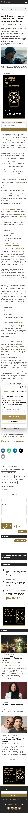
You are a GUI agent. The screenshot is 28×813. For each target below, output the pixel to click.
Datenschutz (11, 801)
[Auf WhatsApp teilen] (9, 450)
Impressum (18, 801)
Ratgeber (18, 588)
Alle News (13, 759)
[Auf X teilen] (21, 450)
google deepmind (14, 466)
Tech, (5, 24)
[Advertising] (14, 97)
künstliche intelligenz (17, 469)
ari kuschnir (19, 479)
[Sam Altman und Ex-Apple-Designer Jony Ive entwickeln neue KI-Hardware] (14, 724)
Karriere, (17, 597)
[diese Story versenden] (3, 456)
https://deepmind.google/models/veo (13, 441)
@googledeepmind (15, 168)
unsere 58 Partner (11, 400)
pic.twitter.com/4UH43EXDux (11, 245)
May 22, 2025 (20, 248)
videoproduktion (7, 476)
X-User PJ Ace (18, 214)
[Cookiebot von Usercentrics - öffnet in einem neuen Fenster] (20, 387)
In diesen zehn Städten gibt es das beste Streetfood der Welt (15, 583)
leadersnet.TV (5, 536)
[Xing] (15, 808)
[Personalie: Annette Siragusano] (14, 690)
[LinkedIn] (19, 808)
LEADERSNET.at (13, 799)
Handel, (12, 577)
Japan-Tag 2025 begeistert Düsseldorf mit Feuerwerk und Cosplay (12, 658)
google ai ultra (7, 479)
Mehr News (4, 630)
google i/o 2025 (20, 476)
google (4, 469)
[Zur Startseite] (6, 2)
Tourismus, (13, 588)
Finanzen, (12, 597)
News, (2, 24)
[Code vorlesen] (15, 526)
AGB (25, 799)
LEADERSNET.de (5, 799)
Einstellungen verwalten (13, 421)
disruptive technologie (9, 486)
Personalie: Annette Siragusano (12, 704)
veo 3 (3, 466)
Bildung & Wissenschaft (12, 598)
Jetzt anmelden (14, 129)
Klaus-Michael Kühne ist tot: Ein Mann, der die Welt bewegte (16, 573)
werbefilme (12, 482)
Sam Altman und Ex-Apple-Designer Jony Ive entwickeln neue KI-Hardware (14, 739)
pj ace (4, 482)
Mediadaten (20, 799)
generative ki (11, 472)
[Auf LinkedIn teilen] (15, 450)
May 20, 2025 (18, 176)
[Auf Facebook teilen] (3, 450)
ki (2, 472)
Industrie (16, 577)
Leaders (11, 706)
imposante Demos (10, 152)
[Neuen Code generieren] (20, 526)
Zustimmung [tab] (5, 391)
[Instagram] (12, 808)
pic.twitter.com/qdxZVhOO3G (12, 319)
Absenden (22, 531)
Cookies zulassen (14, 416)
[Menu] (26, 2)
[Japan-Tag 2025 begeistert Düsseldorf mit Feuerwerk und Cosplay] (14, 643)
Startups (10, 743)
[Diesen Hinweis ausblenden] (26, 9)
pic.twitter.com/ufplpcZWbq (16, 173)
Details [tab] (12, 391)
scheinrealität (6, 489)
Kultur (9, 24)
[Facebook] (8, 808)
